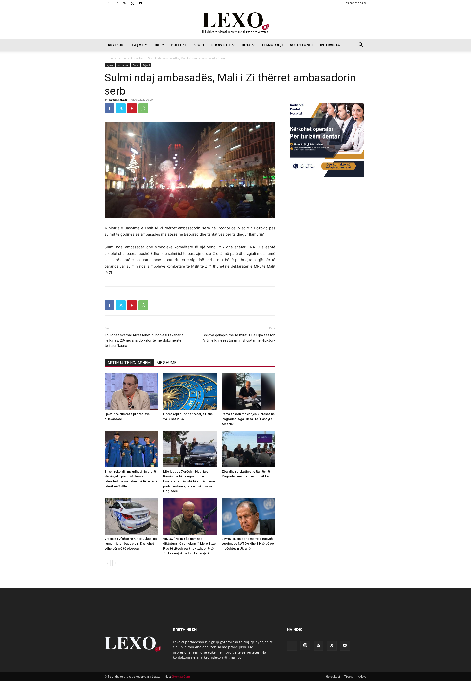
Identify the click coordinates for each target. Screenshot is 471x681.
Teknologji (272, 44)
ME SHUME (166, 362)
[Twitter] (132, 3)
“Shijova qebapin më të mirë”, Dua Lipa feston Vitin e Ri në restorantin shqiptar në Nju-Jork (238, 338)
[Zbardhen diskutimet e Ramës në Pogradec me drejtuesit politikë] (248, 449)
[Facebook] (108, 3)
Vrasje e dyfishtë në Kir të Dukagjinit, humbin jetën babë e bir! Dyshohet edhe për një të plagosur (131, 543)
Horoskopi (333, 676)
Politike (179, 44)
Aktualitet (137, 58)
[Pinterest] (132, 108)
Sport (199, 44)
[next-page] (115, 563)
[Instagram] (116, 3)
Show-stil (221, 44)
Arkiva (362, 676)
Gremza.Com (181, 676)
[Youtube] (140, 3)
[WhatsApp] (143, 108)
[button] (360, 45)
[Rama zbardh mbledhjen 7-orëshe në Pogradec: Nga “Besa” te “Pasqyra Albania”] (248, 391)
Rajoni (146, 65)
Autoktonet (301, 44)
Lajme (138, 44)
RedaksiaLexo (118, 99)
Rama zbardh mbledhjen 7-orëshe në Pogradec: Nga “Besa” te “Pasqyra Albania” (248, 419)
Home (109, 58)
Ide (157, 44)
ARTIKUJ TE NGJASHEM (129, 362)
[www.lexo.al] (235, 23)
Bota (246, 44)
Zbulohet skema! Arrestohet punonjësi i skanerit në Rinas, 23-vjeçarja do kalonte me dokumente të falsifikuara (144, 340)
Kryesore (116, 44)
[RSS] (124, 3)
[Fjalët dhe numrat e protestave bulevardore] (131, 391)
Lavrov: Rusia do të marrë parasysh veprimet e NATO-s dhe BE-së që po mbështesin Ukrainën (248, 543)
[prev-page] (108, 563)
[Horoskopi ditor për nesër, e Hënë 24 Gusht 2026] (190, 391)
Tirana (348, 676)
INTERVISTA (330, 44)
